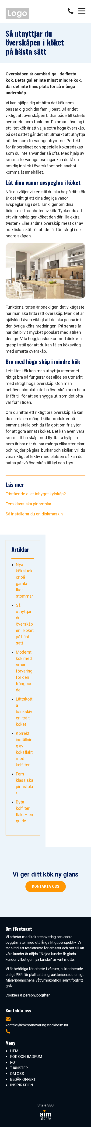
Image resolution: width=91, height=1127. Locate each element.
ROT (13, 1062)
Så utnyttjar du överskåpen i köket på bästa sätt (25, 624)
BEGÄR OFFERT (22, 1079)
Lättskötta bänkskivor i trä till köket (24, 712)
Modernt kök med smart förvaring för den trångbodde (24, 671)
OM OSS (17, 1073)
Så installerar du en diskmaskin (34, 513)
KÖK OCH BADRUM (26, 1056)
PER (19, 974)
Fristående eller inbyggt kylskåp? (36, 493)
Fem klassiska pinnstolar (28, 503)
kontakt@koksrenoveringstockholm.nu (37, 1025)
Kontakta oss (45, 886)
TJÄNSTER (19, 1068)
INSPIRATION (21, 1085)
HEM (14, 1051)
